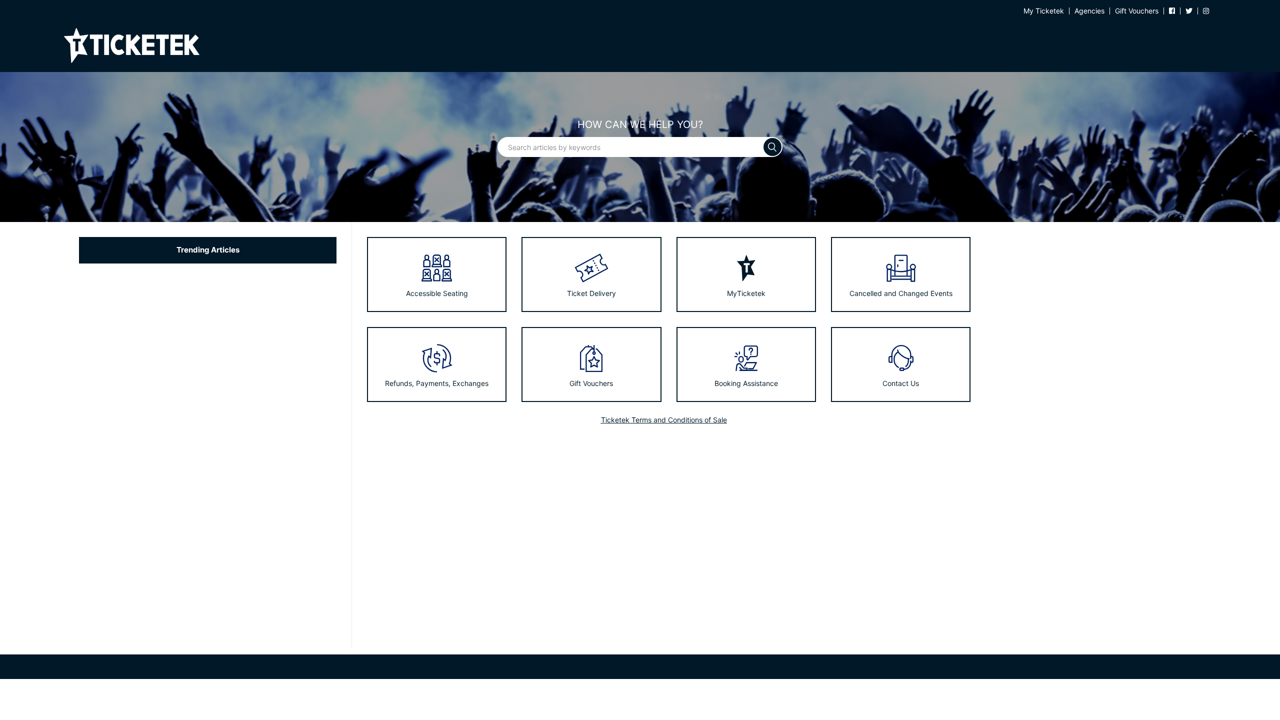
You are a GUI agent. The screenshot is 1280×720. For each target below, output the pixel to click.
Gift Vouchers (1136, 11)
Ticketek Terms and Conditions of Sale (664, 420)
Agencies (1089, 11)
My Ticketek (1044, 11)
